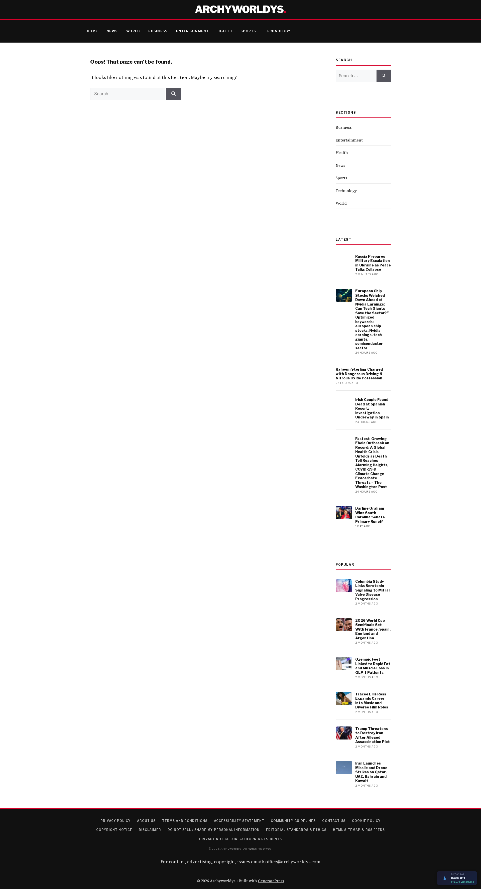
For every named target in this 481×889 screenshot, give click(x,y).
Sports (248, 31)
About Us (146, 821)
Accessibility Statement (239, 821)
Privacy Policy (115, 821)
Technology (278, 31)
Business (158, 31)
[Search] (173, 94)
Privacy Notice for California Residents (240, 839)
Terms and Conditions (184, 821)
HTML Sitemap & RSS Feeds (359, 830)
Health (224, 31)
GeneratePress (271, 880)
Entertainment (192, 31)
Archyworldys (239, 9)
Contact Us (333, 821)
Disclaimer (150, 830)
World (133, 31)
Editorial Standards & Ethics (296, 830)
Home (92, 31)
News (112, 31)
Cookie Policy (366, 821)
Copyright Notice (114, 830)
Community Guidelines (293, 821)
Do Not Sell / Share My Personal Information (214, 830)
